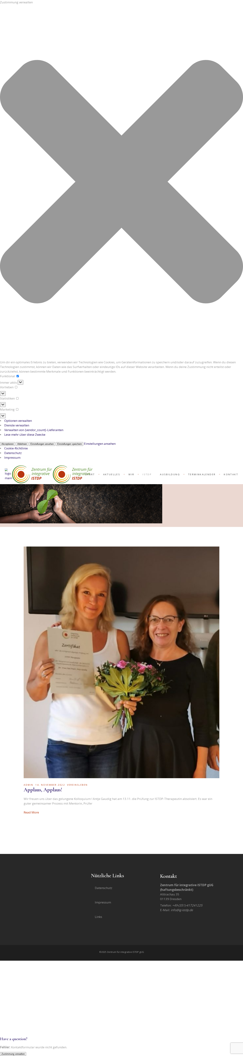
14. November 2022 (50, 784)
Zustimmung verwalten (13, 1054)
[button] (121, 182)
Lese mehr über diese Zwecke (24, 434)
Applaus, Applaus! (43, 789)
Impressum (12, 457)
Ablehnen (22, 444)
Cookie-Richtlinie (16, 448)
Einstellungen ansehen (42, 444)
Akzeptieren (7, 444)
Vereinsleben (77, 784)
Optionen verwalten (18, 421)
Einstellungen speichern (69, 444)
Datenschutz (13, 453)
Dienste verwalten (16, 425)
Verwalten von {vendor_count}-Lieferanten (33, 430)
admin (28, 784)
